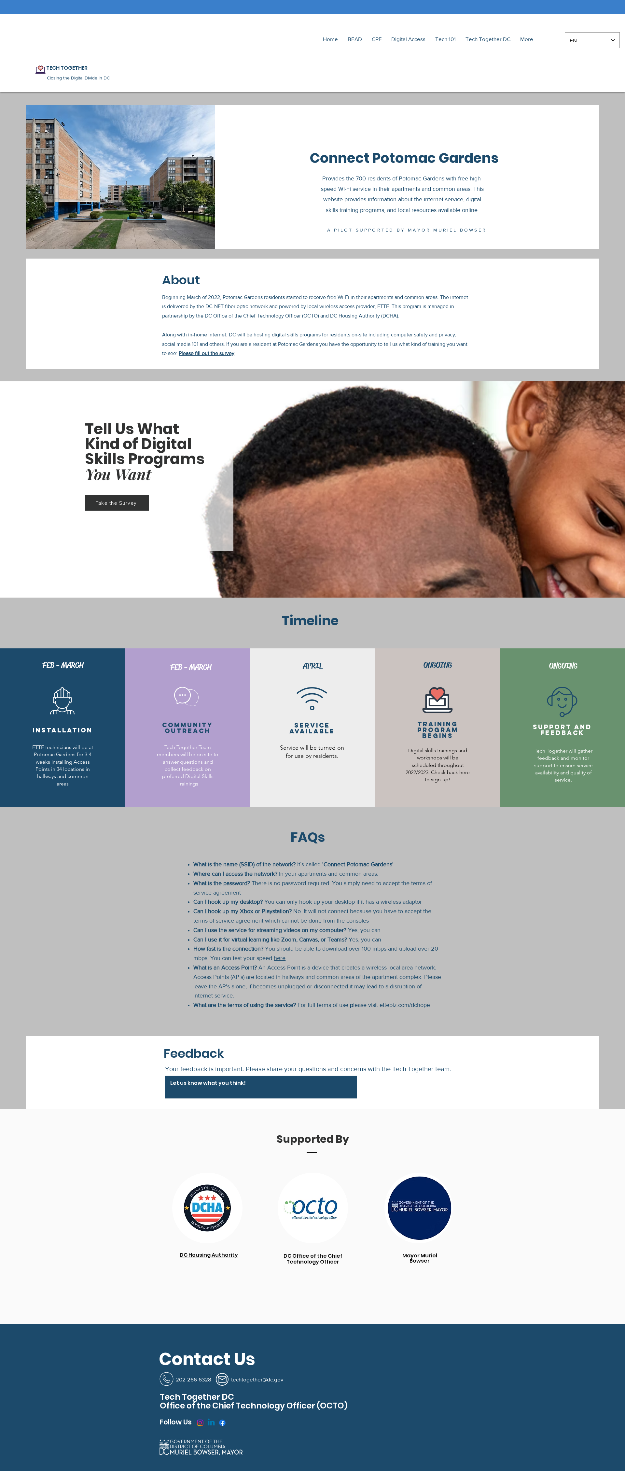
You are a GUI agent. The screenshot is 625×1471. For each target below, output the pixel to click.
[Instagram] (200, 1423)
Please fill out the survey (206, 353)
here (279, 958)
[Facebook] (222, 1423)
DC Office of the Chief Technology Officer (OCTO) (261, 315)
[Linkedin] (211, 1423)
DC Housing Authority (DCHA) (364, 315)
